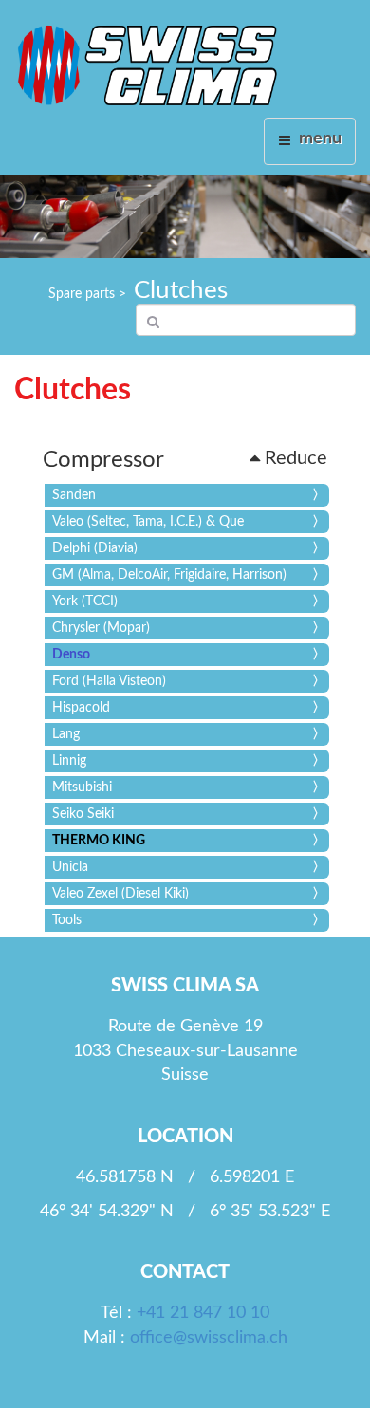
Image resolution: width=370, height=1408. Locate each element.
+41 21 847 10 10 (203, 1313)
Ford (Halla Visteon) (109, 681)
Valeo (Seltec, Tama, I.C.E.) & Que (148, 521)
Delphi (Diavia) (95, 548)
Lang (66, 734)
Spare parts (81, 294)
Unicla (70, 867)
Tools (67, 920)
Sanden (74, 495)
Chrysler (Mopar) (101, 628)
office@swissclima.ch (208, 1337)
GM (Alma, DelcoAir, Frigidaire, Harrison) (169, 575)
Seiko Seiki (83, 814)
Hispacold (81, 707)
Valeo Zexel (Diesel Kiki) (120, 893)
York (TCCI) (85, 601)
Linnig (69, 761)
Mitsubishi (82, 787)
